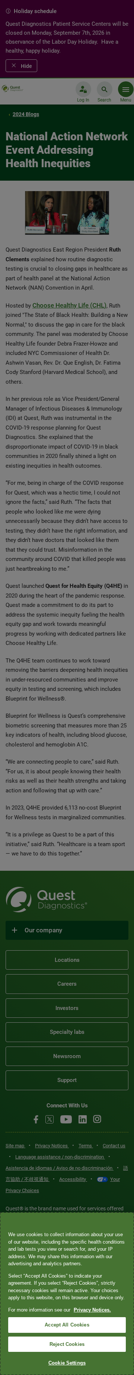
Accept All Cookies (67, 1325)
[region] (67, 1293)
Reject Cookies (67, 1344)
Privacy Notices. (92, 1310)
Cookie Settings (67, 1363)
